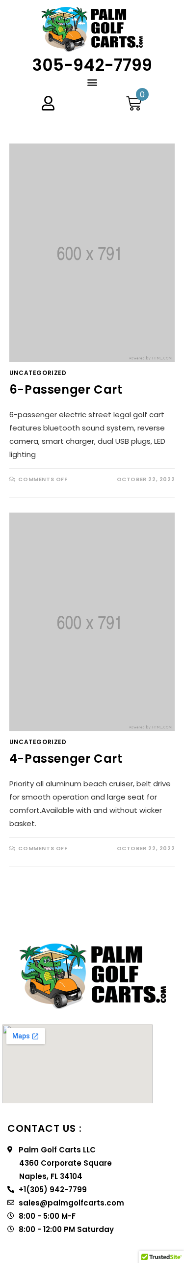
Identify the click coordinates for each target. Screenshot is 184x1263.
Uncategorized (38, 373)
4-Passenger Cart (66, 758)
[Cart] (133, 103)
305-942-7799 (92, 65)
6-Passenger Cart (66, 389)
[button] (92, 82)
